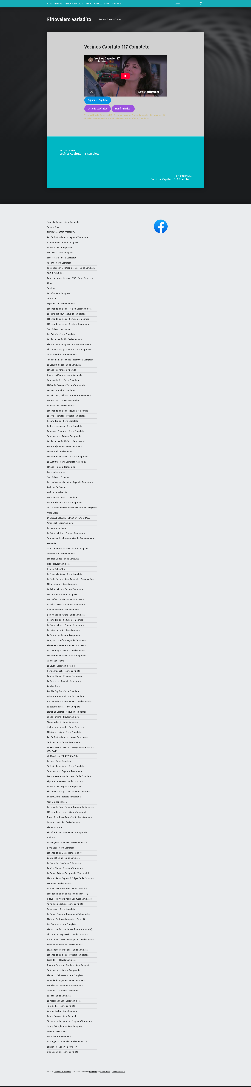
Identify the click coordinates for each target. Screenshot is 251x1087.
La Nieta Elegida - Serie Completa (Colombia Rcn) (70, 579)
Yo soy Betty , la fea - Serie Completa (64, 1026)
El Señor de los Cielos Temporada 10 (64, 853)
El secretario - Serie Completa (61, 258)
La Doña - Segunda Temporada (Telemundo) (68, 914)
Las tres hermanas (56, 472)
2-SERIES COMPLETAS (57, 1031)
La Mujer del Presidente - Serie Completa (67, 888)
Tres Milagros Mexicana (58, 329)
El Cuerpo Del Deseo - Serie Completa (65, 975)
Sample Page (53, 227)
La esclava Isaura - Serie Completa (63, 707)
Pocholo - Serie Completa (59, 1036)
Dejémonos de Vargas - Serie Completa (66, 615)
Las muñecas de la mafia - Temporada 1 (66, 599)
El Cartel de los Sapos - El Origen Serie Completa (70, 878)
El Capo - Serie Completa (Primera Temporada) (69, 929)
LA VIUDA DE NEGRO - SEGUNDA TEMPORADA (68, 518)
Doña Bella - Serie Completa (60, 848)
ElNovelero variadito (69, 19)
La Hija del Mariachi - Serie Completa (64, 339)
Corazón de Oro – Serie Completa (63, 380)
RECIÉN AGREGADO (56, 569)
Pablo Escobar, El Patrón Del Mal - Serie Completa (71, 268)
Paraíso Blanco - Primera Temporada (64, 676)
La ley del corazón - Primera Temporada (66, 416)
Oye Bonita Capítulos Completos (62, 990)
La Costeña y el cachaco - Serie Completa (67, 650)
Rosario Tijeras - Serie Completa (62, 421)
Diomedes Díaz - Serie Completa (62, 242)
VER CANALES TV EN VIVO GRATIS (62, 756)
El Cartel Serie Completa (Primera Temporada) (69, 344)
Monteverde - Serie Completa (61, 553)
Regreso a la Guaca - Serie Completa (64, 574)
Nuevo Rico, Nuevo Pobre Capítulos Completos (69, 899)
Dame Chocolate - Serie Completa (63, 609)
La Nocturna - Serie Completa (61, 405)
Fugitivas (51, 837)
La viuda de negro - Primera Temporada (66, 980)
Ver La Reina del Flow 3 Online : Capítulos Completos (72, 507)
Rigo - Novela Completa (58, 564)
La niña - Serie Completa (59, 761)
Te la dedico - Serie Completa (61, 1006)
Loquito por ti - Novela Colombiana (64, 400)
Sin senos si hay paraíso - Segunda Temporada (69, 1021)
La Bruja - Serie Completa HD (61, 666)
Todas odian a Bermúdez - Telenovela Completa (70, 360)
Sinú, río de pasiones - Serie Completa (65, 766)
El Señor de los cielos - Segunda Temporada (68, 319)
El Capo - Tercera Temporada (61, 467)
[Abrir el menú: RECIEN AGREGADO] (82, 3)
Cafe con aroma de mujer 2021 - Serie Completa (70, 278)
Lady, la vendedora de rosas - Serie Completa (69, 776)
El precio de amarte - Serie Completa (65, 781)
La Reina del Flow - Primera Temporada (66, 533)
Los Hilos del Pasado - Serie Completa (65, 985)
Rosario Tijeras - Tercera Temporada (64, 502)
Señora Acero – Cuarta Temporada (63, 970)
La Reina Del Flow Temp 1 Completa (64, 863)
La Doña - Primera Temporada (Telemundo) (68, 873)
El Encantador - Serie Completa (62, 584)
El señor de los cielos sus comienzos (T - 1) (67, 894)
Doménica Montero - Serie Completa (64, 375)
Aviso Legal (52, 513)
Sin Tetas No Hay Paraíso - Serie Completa (67, 934)
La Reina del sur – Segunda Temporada (66, 604)
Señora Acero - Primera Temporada (64, 436)
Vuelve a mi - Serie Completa (61, 451)
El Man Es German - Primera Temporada (66, 645)
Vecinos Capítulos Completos (61, 390)
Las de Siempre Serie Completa (62, 594)
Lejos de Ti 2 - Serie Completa (61, 303)
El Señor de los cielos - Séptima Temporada (68, 324)
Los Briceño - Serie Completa (61, 334)
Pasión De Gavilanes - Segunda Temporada (67, 237)
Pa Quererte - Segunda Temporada (64, 681)
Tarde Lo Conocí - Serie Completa (63, 222)
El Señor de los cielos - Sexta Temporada (66, 655)
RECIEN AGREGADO (73, 4)
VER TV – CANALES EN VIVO (98, 4)
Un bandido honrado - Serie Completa (65, 727)
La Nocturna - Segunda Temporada (64, 786)
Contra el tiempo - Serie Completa (63, 858)
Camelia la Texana (55, 661)
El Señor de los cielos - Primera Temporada (68, 955)
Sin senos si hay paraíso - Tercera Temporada (69, 349)
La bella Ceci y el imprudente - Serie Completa (69, 395)
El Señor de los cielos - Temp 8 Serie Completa (69, 309)
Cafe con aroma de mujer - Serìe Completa (67, 548)
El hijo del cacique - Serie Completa (64, 732)
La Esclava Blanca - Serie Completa (64, 365)
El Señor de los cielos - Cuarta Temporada (67, 832)
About (50, 283)
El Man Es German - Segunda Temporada (66, 712)
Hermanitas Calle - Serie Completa (63, 671)
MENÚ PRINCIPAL (54, 4)
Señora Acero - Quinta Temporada (63, 742)
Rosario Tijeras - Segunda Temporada (65, 620)
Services (51, 288)
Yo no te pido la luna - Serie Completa (65, 904)
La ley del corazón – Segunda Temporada (67, 640)
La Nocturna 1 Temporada (59, 247)
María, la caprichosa (57, 802)
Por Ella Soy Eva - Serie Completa (63, 691)
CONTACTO (116, 4)
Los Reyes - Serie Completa (60, 252)
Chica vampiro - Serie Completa (62, 354)
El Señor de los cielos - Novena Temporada (67, 411)
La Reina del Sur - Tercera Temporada (65, 589)
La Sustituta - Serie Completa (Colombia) (66, 462)
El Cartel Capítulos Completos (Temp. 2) (66, 919)
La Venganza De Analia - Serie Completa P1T (68, 842)
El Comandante (54, 827)
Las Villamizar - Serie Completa (62, 497)
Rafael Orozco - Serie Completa (62, 1016)
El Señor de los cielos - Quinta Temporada (67, 812)
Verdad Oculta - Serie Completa (62, 1011)
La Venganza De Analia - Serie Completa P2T (68, 1041)
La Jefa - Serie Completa (58, 293)
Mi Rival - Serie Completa (59, 263)
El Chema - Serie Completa (60, 883)
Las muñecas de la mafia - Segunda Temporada (70, 482)
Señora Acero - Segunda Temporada (64, 771)
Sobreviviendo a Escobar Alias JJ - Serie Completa (70, 538)
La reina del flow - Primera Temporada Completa (70, 807)
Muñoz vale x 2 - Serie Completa (62, 722)
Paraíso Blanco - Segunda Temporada (65, 868)
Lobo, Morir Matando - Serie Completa (65, 696)
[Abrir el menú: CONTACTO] (122, 3)
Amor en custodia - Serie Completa (64, 822)
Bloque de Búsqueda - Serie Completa (65, 944)
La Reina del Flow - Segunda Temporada (66, 314)
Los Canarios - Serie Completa (61, 924)
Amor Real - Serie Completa (60, 523)
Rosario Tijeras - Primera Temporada (64, 446)
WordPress (105, 1072)
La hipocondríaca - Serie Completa (64, 1001)
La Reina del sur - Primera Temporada (65, 625)
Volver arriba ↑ (118, 1072)
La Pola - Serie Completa (59, 996)
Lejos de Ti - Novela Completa (61, 960)
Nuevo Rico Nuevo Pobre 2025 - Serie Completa (69, 817)
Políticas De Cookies (56, 487)
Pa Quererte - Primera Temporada (63, 635)
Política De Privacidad (57, 492)
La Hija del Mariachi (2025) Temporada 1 (66, 441)
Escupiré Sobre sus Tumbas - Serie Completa (68, 965)
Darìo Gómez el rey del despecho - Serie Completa (71, 939)
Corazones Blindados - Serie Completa (65, 431)
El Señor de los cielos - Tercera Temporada (67, 456)
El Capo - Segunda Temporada (61, 370)
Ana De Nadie (53, 686)
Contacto (51, 298)
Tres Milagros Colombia (58, 477)
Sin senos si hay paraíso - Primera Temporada (69, 791)
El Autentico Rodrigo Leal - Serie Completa (67, 950)
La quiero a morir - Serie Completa (63, 630)
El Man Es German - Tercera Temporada (66, 385)
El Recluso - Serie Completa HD (62, 1047)
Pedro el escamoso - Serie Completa (64, 426)
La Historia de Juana (56, 528)
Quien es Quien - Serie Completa (62, 1052)
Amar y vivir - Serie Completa (61, 909)
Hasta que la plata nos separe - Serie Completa (70, 701)
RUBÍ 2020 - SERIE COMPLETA (61, 232)
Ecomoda (51, 543)
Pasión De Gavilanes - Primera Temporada (67, 737)
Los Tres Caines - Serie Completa (63, 559)
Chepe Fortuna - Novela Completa (63, 717)
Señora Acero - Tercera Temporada (64, 796)
